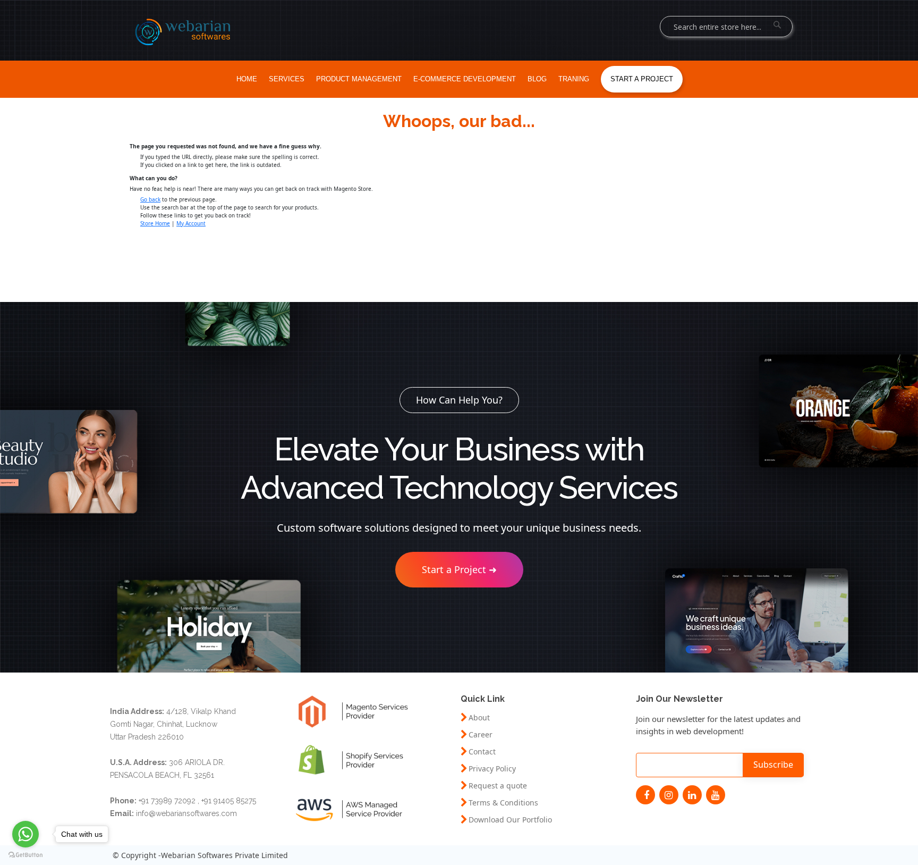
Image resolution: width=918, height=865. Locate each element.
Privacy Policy (492, 768)
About (479, 717)
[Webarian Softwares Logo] (183, 31)
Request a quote (498, 786)
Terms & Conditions (503, 803)
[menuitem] (246, 79)
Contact (482, 751)
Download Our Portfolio (510, 820)
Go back (150, 199)
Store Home (155, 223)
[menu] (459, 79)
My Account (191, 223)
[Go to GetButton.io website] (25, 854)
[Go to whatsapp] (25, 834)
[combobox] (726, 26)
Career (480, 734)
